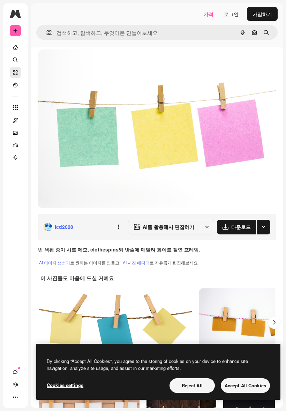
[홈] (15, 47)
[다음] (274, 322)
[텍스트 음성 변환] (15, 157)
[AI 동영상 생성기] (15, 145)
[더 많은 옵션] (118, 227)
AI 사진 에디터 (136, 262)
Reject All (192, 385)
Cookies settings (65, 385)
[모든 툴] (15, 107)
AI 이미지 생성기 (54, 262)
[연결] (15, 372)
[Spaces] (15, 120)
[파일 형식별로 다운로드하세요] (263, 227)
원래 (78, 62)
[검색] (15, 59)
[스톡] (15, 72)
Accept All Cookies (245, 385)
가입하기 (262, 13)
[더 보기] (15, 397)
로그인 (231, 13)
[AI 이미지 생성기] (15, 132)
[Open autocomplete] (46, 32)
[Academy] (15, 384)
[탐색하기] (15, 85)
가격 (208, 13)
